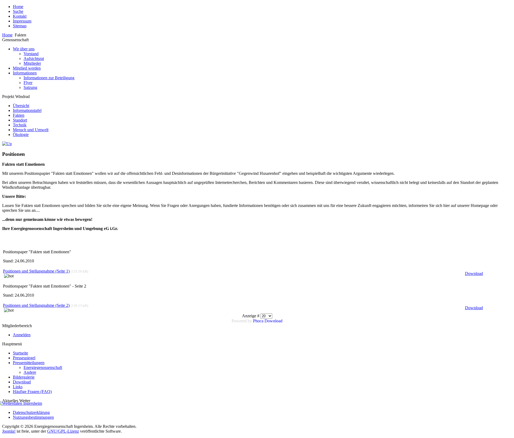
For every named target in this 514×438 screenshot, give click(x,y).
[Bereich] (7, 143)
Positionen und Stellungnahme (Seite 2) (36, 305)
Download (474, 273)
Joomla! (9, 431)
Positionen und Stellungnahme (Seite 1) (36, 271)
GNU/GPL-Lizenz (63, 431)
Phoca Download (267, 321)
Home (7, 35)
